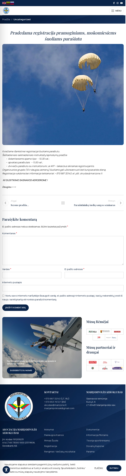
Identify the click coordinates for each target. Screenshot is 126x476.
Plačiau (98, 468)
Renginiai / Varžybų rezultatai (59, 451)
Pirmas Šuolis (51, 440)
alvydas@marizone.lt (55, 405)
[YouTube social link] (121, 3)
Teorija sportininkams (98, 440)
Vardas (6, 269)
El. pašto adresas (74, 269)
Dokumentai (92, 429)
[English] (4, 3)
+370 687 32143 (52, 398)
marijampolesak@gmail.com (59, 408)
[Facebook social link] (114, 3)
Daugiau (6, 187)
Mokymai (49, 429)
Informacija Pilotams (97, 435)
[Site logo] (6, 10)
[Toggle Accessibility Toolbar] (6, 470)
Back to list (63, 203)
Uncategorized (22, 19)
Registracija (50, 446)
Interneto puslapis (12, 282)
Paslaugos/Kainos (54, 435)
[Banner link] (42, 347)
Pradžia (6, 19)
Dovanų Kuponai (95, 446)
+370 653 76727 (52, 401)
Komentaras (9, 233)
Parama (90, 451)
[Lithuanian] (8, 3)
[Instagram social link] (117, 3)
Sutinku (114, 468)
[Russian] (12, 3)
